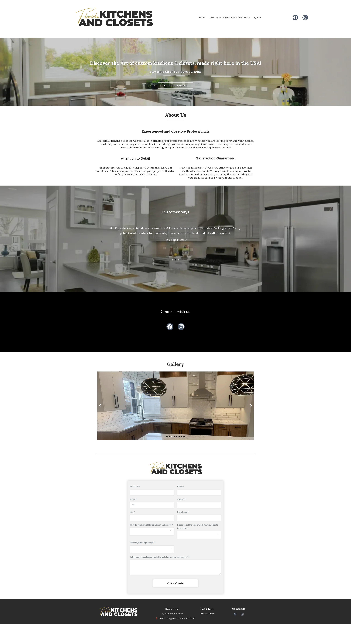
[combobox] (152, 531)
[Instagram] (305, 18)
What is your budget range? (142, 543)
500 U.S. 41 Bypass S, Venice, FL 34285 (176, 618)
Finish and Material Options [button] (228, 17)
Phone (180, 487)
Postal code (183, 512)
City (132, 512)
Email (133, 499)
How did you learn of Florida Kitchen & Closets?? (151, 525)
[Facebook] (295, 18)
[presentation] (102, 241)
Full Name (135, 487)
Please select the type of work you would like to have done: (197, 526)
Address (181, 499)
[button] (172, 260)
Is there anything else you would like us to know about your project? (159, 557)
